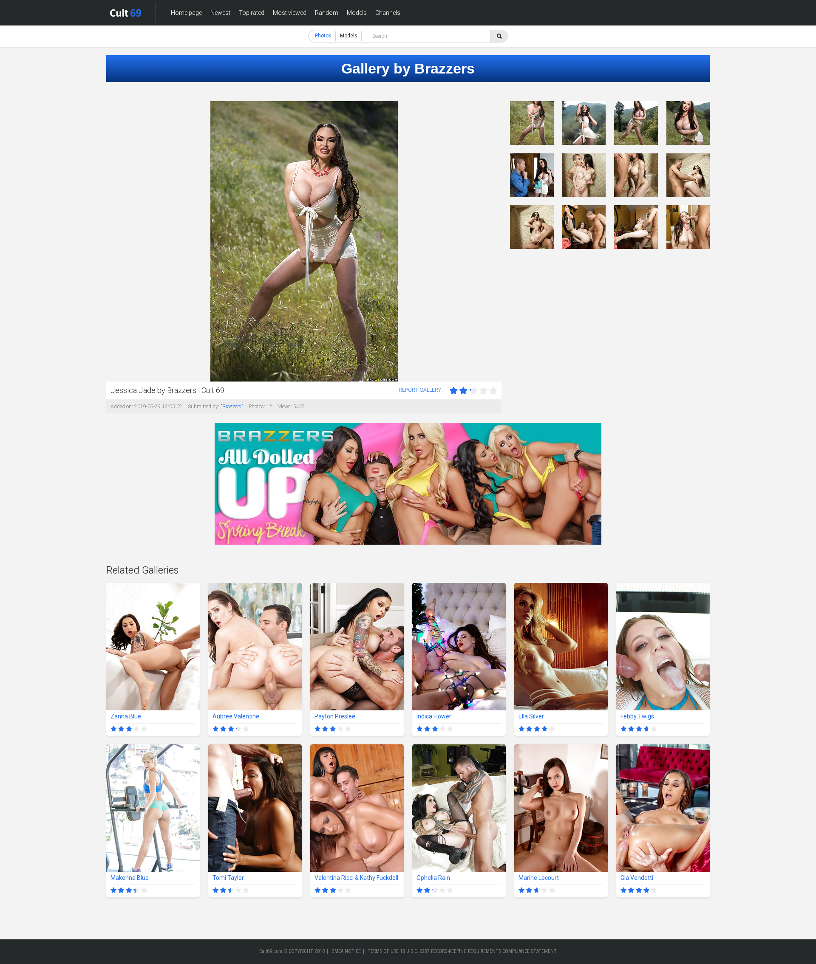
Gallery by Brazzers (408, 68)
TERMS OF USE (383, 951)
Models (357, 12)
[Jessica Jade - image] (532, 123)
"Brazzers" (232, 407)
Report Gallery (420, 390)
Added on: (121, 407)
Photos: (257, 407)
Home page (186, 12)
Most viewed (289, 12)
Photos (323, 36)
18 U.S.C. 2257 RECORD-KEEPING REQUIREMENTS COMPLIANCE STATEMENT (478, 951)
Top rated (251, 12)
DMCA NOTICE (346, 951)
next (494, 241)
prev (113, 241)
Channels (387, 12)
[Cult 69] (125, 13)
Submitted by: (203, 407)
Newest (220, 12)
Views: (285, 407)
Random (326, 12)
